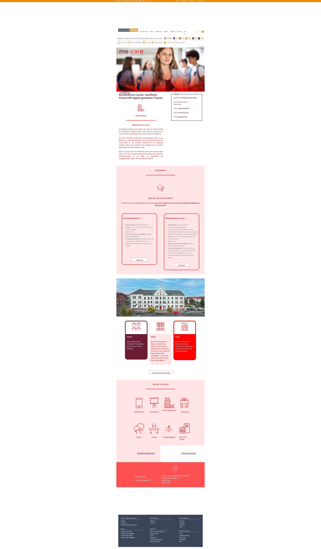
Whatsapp (182, 523)
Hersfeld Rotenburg (184, 535)
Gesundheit (145, 38)
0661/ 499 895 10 (184, 108)
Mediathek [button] (158, 31)
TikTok (181, 527)
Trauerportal (124, 42)
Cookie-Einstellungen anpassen (129, 525)
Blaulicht (128, 38)
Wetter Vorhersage (155, 541)
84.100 (128, 1)
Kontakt (178, 1)
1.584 (142, 1)
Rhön (202, 38)
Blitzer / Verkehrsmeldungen (157, 531)
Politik (140, 38)
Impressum (193, 1)
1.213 (149, 1)
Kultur (160, 38)
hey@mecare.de (183, 117)
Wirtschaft (134, 38)
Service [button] (166, 31)
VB (195, 38)
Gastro (152, 535)
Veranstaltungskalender (156, 539)
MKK (189, 38)
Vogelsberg (182, 539)
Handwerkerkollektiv (136, 42)
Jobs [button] (184, 31)
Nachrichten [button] (144, 31)
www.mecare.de (184, 113)
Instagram (182, 525)
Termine (172, 31)
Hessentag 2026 (181, 42)
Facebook (181, 521)
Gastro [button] (179, 31)
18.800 (135, 1)
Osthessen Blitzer (126, 535)
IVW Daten (152, 523)
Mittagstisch (153, 537)
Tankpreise (169, 42)
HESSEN (169, 38)
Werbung (152, 521)
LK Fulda (148, 42)
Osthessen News (126, 531)
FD (176, 38)
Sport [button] (151, 31)
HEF (182, 38)
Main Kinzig (182, 537)
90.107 (120, 1)
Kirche (156, 38)
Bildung (151, 38)
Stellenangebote (154, 533)
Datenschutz (201, 1)
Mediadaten (185, 1)
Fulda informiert (158, 42)
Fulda (180, 533)
